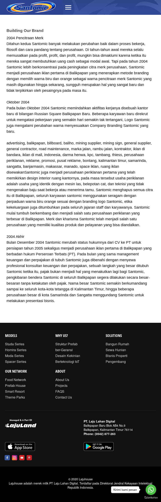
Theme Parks (15, 397)
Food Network (15, 379)
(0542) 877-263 (105, 434)
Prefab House (15, 385)
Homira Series (15, 349)
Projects (61, 385)
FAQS (59, 391)
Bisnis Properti (116, 355)
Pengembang (116, 361)
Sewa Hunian (116, 349)
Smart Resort (15, 391)
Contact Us (63, 397)
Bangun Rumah (117, 344)
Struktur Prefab (66, 344)
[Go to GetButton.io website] (151, 497)
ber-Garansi (64, 349)
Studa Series (14, 344)
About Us (62, 379)
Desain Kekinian (67, 355)
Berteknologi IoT (67, 361)
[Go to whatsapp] (151, 489)
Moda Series (14, 355)
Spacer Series (15, 361)
